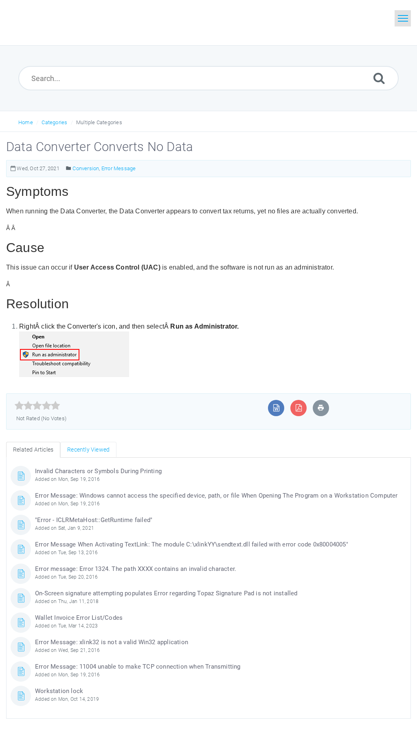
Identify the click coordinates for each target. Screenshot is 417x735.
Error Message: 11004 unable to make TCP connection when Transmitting (138, 666)
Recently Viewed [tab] (88, 449)
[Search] (379, 78)
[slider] (37, 405)
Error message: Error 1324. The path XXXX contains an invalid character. (135, 569)
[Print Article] (321, 408)
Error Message (118, 168)
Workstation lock (59, 691)
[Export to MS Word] (276, 408)
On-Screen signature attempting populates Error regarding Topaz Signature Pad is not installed (166, 593)
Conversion (85, 168)
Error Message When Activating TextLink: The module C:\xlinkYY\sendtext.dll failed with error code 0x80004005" (191, 544)
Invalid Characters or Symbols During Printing (98, 471)
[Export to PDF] (299, 408)
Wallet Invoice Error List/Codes (79, 617)
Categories (54, 122)
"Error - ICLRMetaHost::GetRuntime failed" (93, 520)
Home (25, 122)
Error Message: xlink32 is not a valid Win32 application (111, 642)
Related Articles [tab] (33, 449)
